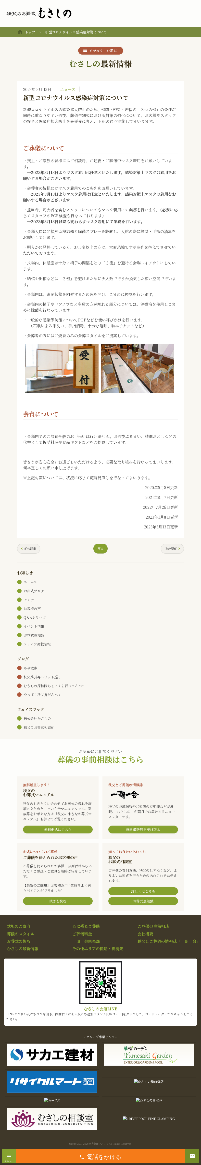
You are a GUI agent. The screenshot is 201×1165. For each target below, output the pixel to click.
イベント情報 (34, 626)
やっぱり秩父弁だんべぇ (42, 694)
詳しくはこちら (143, 891)
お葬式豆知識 (34, 635)
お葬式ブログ (34, 590)
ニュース (67, 89)
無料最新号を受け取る (143, 829)
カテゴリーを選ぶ (103, 50)
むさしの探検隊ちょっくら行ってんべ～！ (56, 685)
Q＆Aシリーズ (35, 617)
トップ (30, 31)
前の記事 (30, 548)
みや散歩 (30, 668)
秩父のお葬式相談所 (39, 727)
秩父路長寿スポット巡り (42, 676)
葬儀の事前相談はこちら (100, 759)
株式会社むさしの (37, 718)
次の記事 (171, 548)
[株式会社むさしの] (39, 13)
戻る (100, 548)
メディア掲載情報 (37, 643)
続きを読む (57, 901)
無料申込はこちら (58, 829)
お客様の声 (32, 608)
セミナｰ (30, 599)
